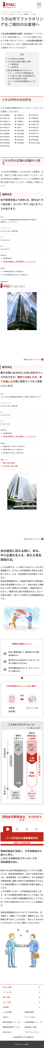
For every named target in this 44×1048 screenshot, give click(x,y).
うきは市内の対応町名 (15, 59)
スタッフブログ (30, 1017)
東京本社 (14, 67)
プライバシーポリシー (32, 1032)
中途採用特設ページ (31, 1022)
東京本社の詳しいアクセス (32, 539)
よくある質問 (7, 1012)
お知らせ (6, 1017)
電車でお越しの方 (27, 377)
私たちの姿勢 (7, 987)
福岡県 (26, 14)
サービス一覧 (15, 12)
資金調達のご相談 (30, 1027)
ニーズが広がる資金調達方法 (22, 73)
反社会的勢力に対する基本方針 (23, 1037)
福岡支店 (14, 64)
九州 (20, 14)
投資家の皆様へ (30, 1012)
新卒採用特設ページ (9, 1022)
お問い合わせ (7, 1032)
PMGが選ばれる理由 (19, 78)
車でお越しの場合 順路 (10, 466)
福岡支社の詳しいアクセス (32, 359)
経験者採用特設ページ (10, 1027)
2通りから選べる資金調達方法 (23, 76)
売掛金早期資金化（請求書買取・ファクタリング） (20, 261)
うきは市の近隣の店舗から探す (19, 61)
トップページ (4, 12)
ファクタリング (25, 12)
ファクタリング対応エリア (9, 14)
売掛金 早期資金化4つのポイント (20, 70)
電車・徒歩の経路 (9, 463)
